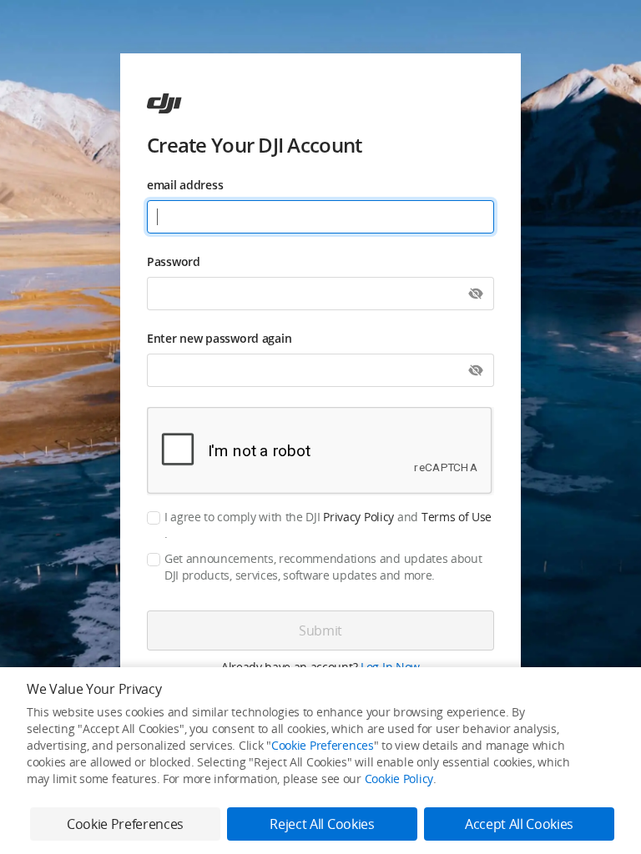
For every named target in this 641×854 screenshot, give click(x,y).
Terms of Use (456, 517)
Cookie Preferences (322, 745)
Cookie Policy (399, 778)
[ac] (164, 103)
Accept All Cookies (519, 824)
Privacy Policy (358, 517)
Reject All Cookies (322, 824)
